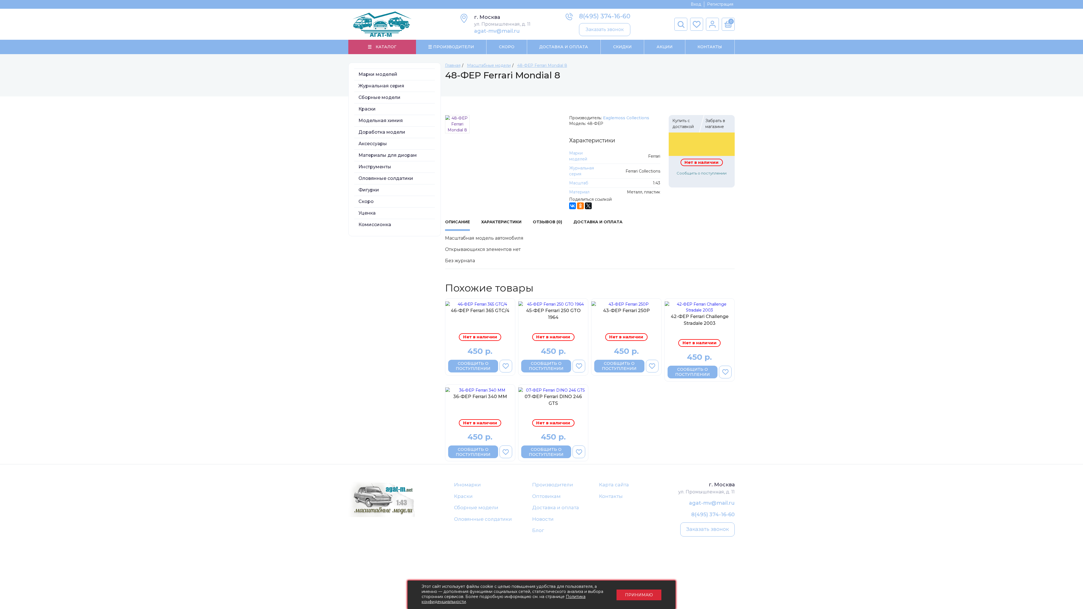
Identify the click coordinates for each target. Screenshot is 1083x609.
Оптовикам (546, 496)
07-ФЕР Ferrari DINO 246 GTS (553, 400)
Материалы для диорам (387, 155)
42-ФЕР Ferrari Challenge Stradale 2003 (699, 320)
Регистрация (720, 4)
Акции (665, 46)
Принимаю (639, 594)
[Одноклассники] (580, 205)
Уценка (367, 213)
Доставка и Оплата (563, 46)
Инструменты (374, 166)
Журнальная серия (381, 86)
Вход (696, 4)
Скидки (622, 46)
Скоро (506, 46)
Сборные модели (379, 97)
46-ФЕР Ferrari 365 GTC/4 (480, 310)
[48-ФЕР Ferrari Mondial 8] (457, 124)
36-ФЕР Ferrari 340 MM (480, 396)
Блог (538, 530)
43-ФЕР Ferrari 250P (626, 310)
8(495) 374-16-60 (604, 16)
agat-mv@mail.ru (497, 31)
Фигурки (368, 190)
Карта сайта (614, 484)
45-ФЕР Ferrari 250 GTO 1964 (553, 314)
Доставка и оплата (555, 507)
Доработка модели (381, 132)
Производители (552, 484)
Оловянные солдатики (385, 178)
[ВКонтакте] (572, 205)
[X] (588, 205)
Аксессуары (372, 143)
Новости (543, 519)
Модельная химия (380, 120)
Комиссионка (374, 224)
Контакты (709, 46)
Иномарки (467, 484)
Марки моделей (377, 74)
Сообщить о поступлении (702, 173)
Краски (367, 109)
